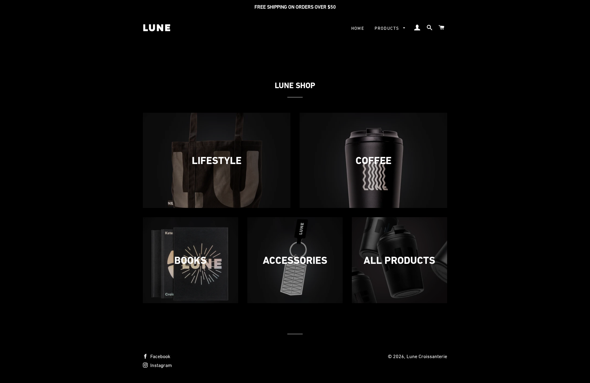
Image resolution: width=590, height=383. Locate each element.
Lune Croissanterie (427, 356)
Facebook (159, 356)
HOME (357, 28)
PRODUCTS (387, 28)
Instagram (160, 365)
